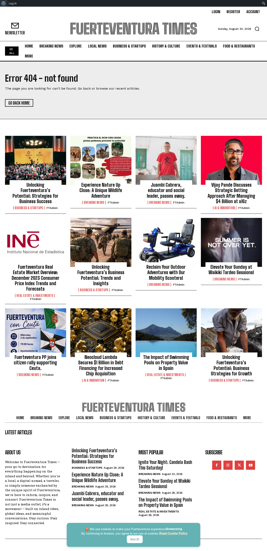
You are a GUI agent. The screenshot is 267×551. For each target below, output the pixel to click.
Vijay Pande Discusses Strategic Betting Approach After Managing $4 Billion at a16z (231, 193)
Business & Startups (29, 208)
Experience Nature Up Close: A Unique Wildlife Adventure (100, 190)
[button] (257, 29)
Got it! (134, 539)
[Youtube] (250, 465)
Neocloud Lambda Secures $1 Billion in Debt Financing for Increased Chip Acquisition (100, 365)
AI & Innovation (224, 208)
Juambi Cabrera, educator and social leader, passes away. (166, 190)
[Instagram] (228, 465)
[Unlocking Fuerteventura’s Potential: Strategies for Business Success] (35, 160)
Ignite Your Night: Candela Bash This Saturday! (165, 464)
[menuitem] (3, 3)
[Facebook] (216, 465)
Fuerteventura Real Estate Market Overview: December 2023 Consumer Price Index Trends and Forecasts (35, 278)
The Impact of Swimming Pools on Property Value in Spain (166, 362)
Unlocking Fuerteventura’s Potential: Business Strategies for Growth (231, 365)
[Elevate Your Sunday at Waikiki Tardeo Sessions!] (231, 242)
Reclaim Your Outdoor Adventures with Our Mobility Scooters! (166, 272)
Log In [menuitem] (13, 3)
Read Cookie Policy (173, 533)
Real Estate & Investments (34, 295)
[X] (239, 465)
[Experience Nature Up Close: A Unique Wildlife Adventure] (100, 160)
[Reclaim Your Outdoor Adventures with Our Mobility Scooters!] (166, 242)
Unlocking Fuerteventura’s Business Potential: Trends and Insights (100, 275)
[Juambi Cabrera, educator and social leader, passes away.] (166, 160)
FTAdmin (52, 208)
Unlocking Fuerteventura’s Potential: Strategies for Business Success (35, 193)
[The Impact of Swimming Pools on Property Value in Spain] (166, 332)
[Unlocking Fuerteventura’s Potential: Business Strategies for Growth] (231, 332)
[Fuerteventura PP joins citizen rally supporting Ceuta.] (35, 332)
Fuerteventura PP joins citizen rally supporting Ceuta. (35, 362)
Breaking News (94, 202)
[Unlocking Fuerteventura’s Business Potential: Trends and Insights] (100, 242)
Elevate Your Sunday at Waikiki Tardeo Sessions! (231, 269)
